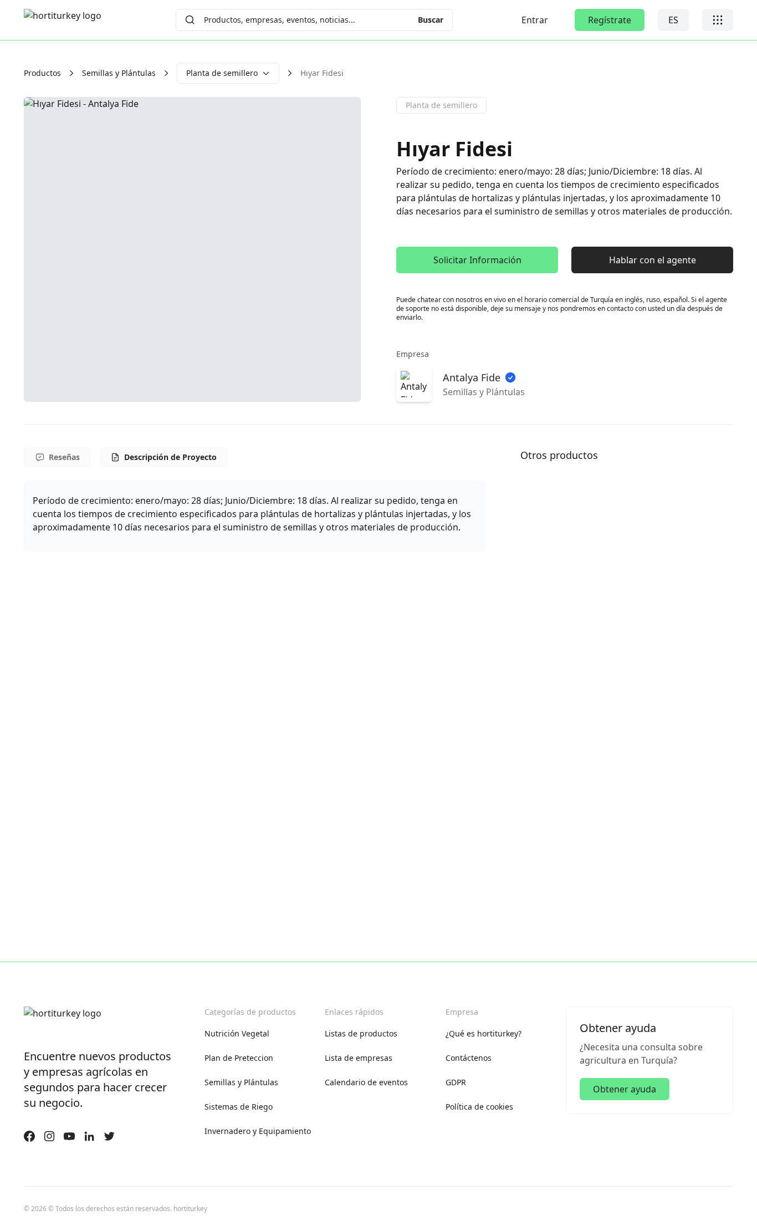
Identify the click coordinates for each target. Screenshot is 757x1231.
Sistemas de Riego (238, 1106)
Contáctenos (469, 1058)
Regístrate (609, 20)
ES (673, 20)
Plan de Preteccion (238, 1058)
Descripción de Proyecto (170, 457)
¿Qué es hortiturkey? (483, 1033)
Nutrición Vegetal (236, 1033)
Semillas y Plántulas (119, 73)
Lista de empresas (358, 1058)
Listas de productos (361, 1033)
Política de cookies (479, 1106)
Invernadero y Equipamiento (257, 1131)
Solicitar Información (477, 260)
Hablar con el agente (652, 260)
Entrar (534, 20)
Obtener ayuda (624, 1089)
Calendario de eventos (366, 1082)
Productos (42, 73)
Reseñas (64, 457)
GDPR (456, 1082)
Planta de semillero (222, 73)
